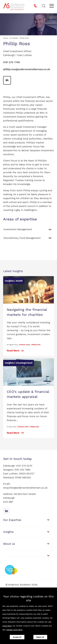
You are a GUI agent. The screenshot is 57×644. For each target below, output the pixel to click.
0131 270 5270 (24, 465)
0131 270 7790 (11, 62)
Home (5, 38)
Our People (14, 38)
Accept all (17, 637)
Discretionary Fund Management (22, 238)
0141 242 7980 (22, 469)
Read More (13, 350)
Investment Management (17, 229)
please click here (14, 630)
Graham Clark (24, 344)
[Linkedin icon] (6, 511)
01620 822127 (26, 473)
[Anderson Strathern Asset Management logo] (14, 6)
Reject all (40, 637)
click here (7, 626)
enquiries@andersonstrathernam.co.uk (25, 487)
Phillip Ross (36, 344)
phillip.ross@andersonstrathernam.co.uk (26, 69)
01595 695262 (23, 477)
